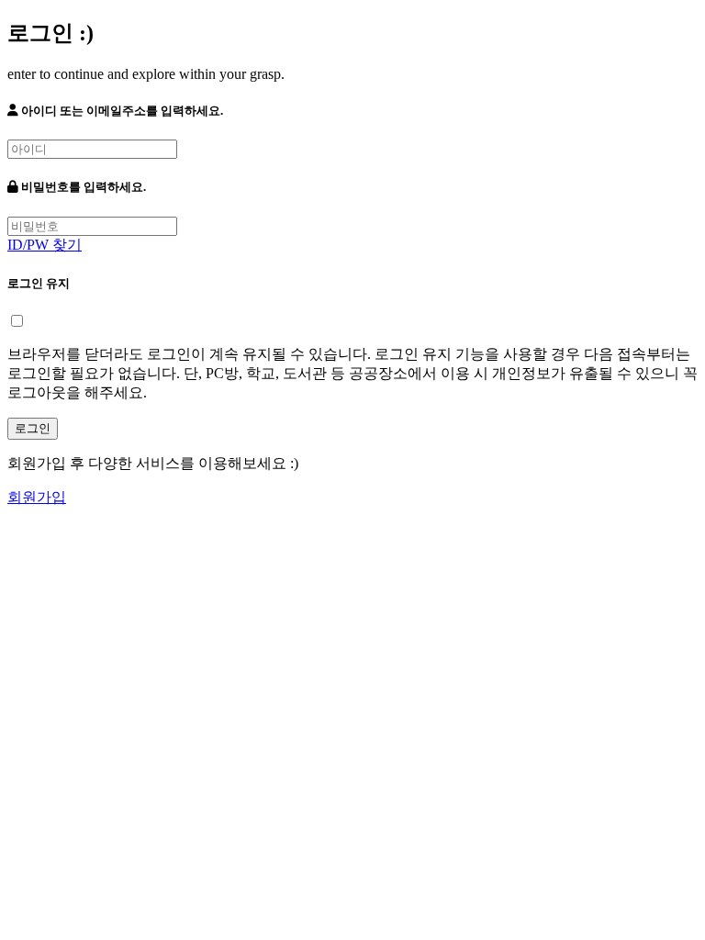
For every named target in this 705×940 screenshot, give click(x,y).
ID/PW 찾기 (44, 244)
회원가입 (36, 497)
